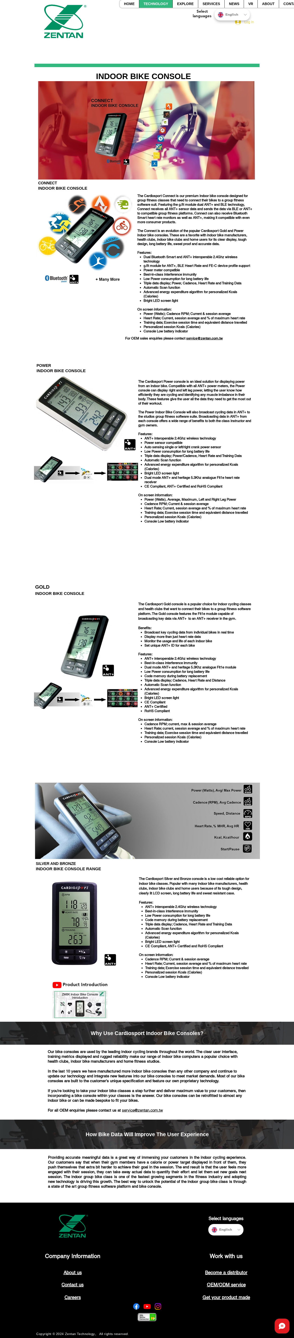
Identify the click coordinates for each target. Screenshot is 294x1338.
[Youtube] (147, 1306)
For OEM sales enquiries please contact (155, 338)
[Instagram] (158, 1306)
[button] (185, 4)
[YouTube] (57, 985)
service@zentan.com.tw (204, 338)
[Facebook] (136, 1306)
